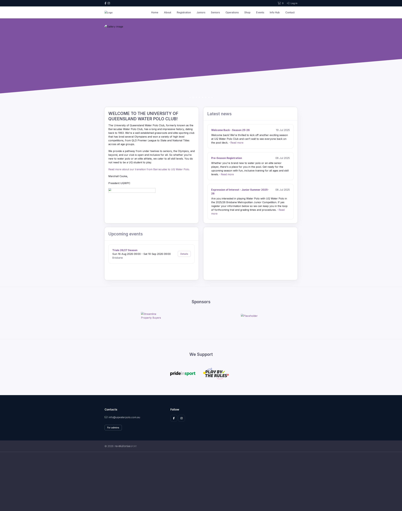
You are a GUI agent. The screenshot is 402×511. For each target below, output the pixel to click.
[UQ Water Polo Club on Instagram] (109, 3)
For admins (113, 427)
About (167, 12)
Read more (236, 142)
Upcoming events (125, 233)
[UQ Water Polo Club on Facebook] (105, 3)
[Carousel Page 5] (203, 97)
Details (184, 254)
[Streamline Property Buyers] (153, 316)
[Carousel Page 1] (190, 97)
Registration (184, 12)
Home (154, 12)
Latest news (219, 113)
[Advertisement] (198, 481)
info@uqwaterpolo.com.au (124, 417)
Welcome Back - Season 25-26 (230, 130)
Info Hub (275, 12)
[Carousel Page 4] (199, 97)
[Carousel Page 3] (196, 97)
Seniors (215, 12)
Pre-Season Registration (226, 158)
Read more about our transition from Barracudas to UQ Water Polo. (149, 169)
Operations (232, 12)
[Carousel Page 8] (212, 97)
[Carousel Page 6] (206, 97)
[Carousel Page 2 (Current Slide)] (193, 97)
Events (260, 12)
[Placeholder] (249, 316)
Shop (247, 12)
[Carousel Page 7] (209, 97)
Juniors (201, 12)
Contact (290, 12)
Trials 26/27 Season (124, 250)
